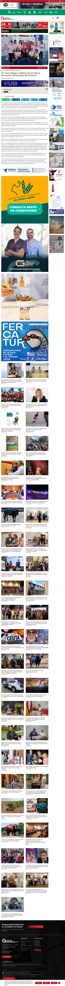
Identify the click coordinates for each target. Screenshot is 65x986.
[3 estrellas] (3, 96)
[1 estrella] (1, 96)
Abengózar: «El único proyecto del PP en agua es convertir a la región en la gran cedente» (36, 405)
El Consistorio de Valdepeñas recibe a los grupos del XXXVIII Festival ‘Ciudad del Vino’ (36, 574)
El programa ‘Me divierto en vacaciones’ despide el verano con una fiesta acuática (12, 768)
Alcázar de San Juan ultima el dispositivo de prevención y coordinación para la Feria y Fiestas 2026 (35, 841)
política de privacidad (15, 972)
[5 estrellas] (4, 96)
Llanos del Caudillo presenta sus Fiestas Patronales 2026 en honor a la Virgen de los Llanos (12, 719)
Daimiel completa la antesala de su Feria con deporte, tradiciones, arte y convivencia (36, 454)
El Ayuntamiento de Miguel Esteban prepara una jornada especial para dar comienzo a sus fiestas (36, 816)
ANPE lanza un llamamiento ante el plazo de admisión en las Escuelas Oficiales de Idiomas (11, 430)
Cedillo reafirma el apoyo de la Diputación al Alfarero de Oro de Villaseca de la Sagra (10, 478)
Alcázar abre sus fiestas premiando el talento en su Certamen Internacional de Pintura (36, 526)
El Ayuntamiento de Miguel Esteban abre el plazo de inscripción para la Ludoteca (11, 454)
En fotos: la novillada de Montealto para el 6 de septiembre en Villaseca (12, 840)
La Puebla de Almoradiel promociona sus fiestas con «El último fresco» (11, 791)
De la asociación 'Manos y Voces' (10, 70)
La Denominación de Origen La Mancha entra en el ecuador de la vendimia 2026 (12, 816)
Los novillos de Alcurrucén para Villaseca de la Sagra (34, 671)
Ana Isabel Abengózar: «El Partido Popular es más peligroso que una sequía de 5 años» (35, 719)
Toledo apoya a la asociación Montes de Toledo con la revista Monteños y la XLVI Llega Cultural (12, 891)
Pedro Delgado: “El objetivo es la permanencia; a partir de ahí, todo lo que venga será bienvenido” (11, 866)
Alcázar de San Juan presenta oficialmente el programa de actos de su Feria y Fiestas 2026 (36, 478)
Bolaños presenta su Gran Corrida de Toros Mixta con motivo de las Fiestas (36, 380)
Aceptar (38, 983)
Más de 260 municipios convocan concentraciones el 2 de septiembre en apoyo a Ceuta (12, 647)
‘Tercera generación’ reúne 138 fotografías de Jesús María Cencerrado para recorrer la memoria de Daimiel (36, 891)
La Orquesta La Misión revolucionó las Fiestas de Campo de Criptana (36, 695)
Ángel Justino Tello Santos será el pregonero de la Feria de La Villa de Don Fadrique (11, 743)
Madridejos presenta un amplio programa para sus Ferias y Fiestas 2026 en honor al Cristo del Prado (37, 647)
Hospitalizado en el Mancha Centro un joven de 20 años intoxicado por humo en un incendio (36, 599)
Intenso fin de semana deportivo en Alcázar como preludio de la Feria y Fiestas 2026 (11, 405)
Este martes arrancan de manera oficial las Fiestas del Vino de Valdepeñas (37, 502)
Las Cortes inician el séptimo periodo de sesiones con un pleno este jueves (11, 502)
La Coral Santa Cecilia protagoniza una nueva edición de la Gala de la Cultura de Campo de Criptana (12, 915)
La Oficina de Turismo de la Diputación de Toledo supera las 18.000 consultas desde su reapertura (12, 574)
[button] (53, 18)
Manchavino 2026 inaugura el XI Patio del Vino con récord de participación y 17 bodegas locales (36, 623)
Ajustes (54, 983)
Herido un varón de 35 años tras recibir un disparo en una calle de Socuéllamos (12, 695)
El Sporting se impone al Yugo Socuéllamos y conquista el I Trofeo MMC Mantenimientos (11, 623)
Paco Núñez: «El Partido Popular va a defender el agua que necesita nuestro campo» (37, 743)
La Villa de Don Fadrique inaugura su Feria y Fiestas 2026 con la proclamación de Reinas (11, 599)
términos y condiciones (26, 972)
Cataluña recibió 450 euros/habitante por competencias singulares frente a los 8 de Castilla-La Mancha (11, 672)
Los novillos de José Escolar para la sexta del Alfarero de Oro (11, 525)
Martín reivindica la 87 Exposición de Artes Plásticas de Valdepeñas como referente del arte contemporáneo (11, 550)
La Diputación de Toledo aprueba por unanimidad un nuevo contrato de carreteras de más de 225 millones (36, 792)
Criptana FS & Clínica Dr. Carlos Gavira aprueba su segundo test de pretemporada (36, 430)
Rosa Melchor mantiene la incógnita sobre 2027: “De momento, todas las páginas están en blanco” (11, 381)
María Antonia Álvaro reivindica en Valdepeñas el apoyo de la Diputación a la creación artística (37, 550)
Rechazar (46, 983)
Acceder (56, 227)
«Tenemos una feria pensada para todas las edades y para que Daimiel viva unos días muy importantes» (37, 866)
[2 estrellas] (2, 96)
